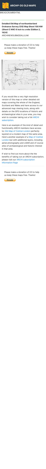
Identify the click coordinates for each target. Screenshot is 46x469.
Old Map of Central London (17, 131)
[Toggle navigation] (41, 5)
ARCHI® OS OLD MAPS (23, 5)
